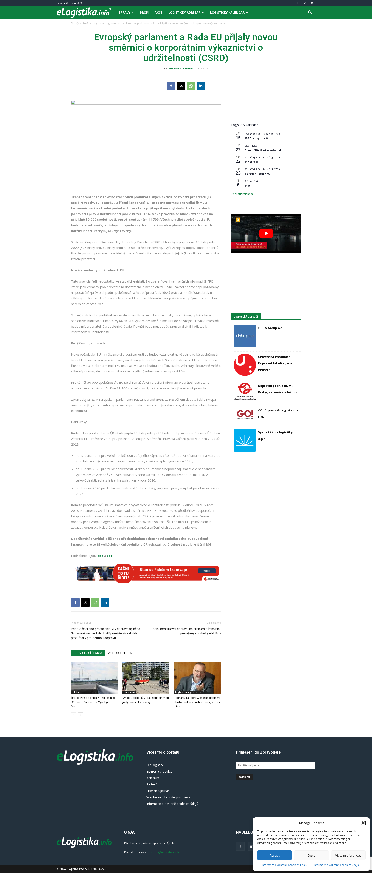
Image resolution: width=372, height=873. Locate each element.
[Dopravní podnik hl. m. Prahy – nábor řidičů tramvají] (146, 573)
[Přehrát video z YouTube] (266, 233)
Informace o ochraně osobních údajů (284, 865)
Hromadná (129, 692)
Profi (144, 12)
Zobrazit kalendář (242, 194)
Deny (311, 855)
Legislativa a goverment (107, 23)
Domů (75, 23)
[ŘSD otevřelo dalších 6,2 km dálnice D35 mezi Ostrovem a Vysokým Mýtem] (94, 678)
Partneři (152, 784)
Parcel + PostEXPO (257, 174)
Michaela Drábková (181, 68)
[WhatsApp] (191, 86)
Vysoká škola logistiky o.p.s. (275, 435)
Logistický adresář (184, 12)
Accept (275, 855)
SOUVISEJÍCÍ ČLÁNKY (88, 653)
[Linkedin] (305, 3)
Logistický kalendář (227, 12)
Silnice (75, 692)
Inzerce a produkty (159, 771)
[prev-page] (73, 715)
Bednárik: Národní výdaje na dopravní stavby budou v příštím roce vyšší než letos (197, 702)
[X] (312, 3)
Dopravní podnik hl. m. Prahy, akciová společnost (278, 389)
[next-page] (80, 715)
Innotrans (252, 162)
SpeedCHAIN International (263, 150)
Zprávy (124, 12)
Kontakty (152, 778)
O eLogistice (155, 765)
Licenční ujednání (158, 791)
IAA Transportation (258, 138)
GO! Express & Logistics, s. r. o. (278, 413)
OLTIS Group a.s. (270, 328)
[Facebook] (297, 3)
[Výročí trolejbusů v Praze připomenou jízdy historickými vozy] (145, 678)
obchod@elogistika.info (164, 852)
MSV (248, 185)
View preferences (348, 855)
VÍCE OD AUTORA (120, 653)
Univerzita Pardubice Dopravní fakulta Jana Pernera (275, 363)
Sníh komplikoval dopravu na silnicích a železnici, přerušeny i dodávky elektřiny (187, 631)
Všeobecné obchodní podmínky (168, 797)
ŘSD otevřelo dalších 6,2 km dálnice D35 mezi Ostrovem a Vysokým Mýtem (93, 702)
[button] (363, 823)
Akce (158, 12)
